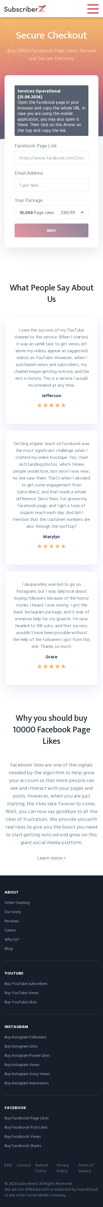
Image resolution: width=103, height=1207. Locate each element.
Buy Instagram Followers (25, 1037)
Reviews (12, 921)
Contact (24, 1165)
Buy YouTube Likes (21, 1002)
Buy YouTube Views (22, 993)
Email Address (29, 172)
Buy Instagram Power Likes (27, 1055)
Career (10, 930)
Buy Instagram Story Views (27, 1074)
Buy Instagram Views (22, 1064)
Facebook (15, 1107)
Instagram (16, 1026)
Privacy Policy (63, 1168)
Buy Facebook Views (23, 1136)
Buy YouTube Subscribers (26, 983)
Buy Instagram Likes (21, 1046)
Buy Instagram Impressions (27, 1083)
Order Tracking (17, 902)
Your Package (29, 200)
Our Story (13, 911)
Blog (9, 948)
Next (51, 230)
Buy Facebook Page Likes (26, 1118)
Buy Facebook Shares (23, 1145)
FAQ (8, 1165)
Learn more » (51, 858)
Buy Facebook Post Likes (26, 1127)
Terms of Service (85, 1168)
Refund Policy (41, 1168)
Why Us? (12, 939)
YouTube (14, 973)
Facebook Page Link (36, 145)
